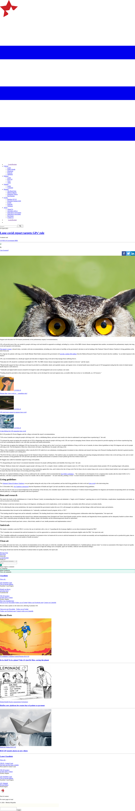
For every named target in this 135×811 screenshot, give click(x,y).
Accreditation (4, 656)
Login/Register (12, 164)
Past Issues (10, 216)
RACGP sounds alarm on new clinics (14, 751)
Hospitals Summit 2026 (14, 201)
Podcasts (9, 173)
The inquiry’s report (5, 349)
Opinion (6, 184)
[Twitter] (128, 253)
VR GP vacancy (4, 596)
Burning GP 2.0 (12, 199)
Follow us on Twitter (21, 602)
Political (6, 176)
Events (6, 197)
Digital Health (4, 702)
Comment (10, 187)
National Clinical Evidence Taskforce (13, 483)
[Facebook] (124, 253)
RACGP (9, 179)
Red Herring (11, 196)
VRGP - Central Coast (6, 763)
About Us (10, 209)
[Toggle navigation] (2, 24)
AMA (9, 182)
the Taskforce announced (21, 486)
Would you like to (5, 589)
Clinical (6, 166)
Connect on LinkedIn (50, 602)
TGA (8, 181)
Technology (24, 702)
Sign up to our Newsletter (7, 602)
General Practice (19, 656)
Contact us (10, 217)
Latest (9, 168)
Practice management (15, 702)
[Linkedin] (133, 253)
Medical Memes (12, 192)
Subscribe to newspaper (14, 212)
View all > (3, 579)
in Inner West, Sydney (6, 597)
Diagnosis (10, 171)
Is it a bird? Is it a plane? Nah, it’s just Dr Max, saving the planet (24, 660)
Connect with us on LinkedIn (24, 611)
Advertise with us (12, 211)
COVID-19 (3, 240)
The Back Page (11, 191)
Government (11, 240)
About (5, 207)
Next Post (3, 554)
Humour (6, 189)
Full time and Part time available (9, 765)
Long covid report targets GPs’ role (22, 233)
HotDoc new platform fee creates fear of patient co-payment (22, 705)
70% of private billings (6, 584)
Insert (18, 810)
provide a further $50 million (68, 354)
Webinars (10, 174)
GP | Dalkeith (4, 783)
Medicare (3, 747)
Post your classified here (7, 601)
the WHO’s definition (67, 474)
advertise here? (4, 591)
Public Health (11, 169)
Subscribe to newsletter (14, 214)
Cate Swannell (4, 250)
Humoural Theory (12, 194)
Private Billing (4, 785)
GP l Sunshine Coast (6, 582)
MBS (16, 240)
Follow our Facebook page (35, 602)
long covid (92, 483)
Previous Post (4, 553)
